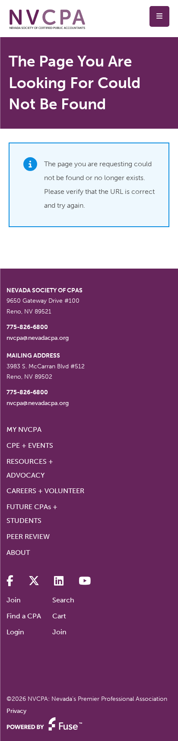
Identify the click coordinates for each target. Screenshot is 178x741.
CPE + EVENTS (29, 445)
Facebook (9, 581)
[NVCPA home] (47, 19)
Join (13, 600)
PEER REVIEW (28, 536)
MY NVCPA (23, 429)
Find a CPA (23, 616)
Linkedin (59, 581)
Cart (59, 616)
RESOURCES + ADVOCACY (29, 468)
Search (63, 600)
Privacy (16, 711)
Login (15, 632)
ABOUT (18, 552)
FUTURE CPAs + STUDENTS (31, 514)
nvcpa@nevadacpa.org (37, 338)
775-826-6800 (27, 327)
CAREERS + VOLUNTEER (45, 491)
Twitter (34, 581)
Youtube (85, 581)
